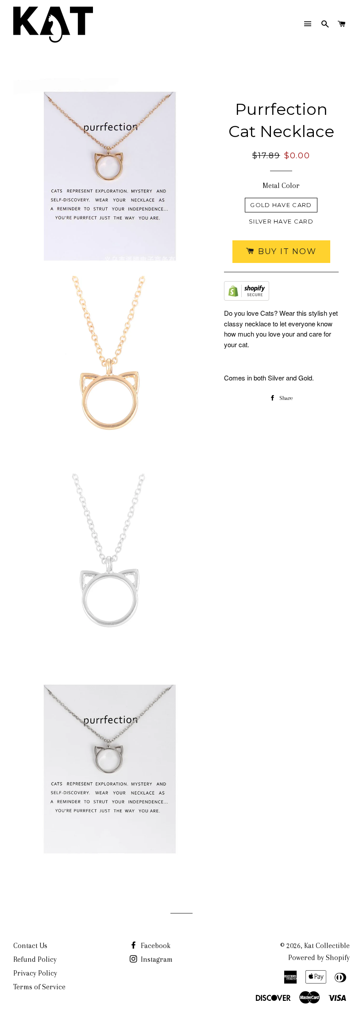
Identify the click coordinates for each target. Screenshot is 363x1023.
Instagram (156, 959)
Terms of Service (39, 987)
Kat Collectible (327, 945)
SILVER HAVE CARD (281, 221)
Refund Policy (35, 959)
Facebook (154, 945)
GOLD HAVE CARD (281, 204)
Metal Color (281, 185)
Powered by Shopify (319, 957)
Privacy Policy (35, 973)
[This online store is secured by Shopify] (246, 293)
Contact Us (30, 945)
